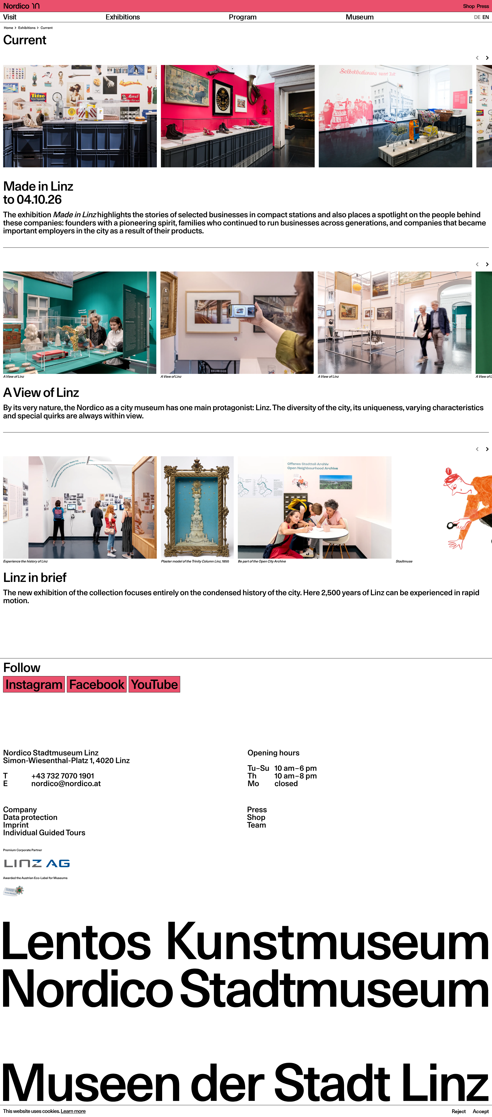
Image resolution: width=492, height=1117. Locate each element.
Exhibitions (123, 17)
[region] (246, 118)
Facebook (96, 684)
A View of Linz (41, 392)
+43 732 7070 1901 (62, 776)
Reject (459, 1111)
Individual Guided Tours (44, 832)
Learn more (73, 1111)
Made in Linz (38, 186)
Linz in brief (34, 577)
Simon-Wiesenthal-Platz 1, (66, 760)
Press (483, 6)
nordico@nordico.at (65, 783)
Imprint (16, 825)
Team (256, 825)
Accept (481, 1111)
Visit (10, 17)
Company (20, 809)
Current (46, 28)
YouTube (154, 684)
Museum (360, 17)
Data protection (30, 817)
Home (8, 28)
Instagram (34, 684)
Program (243, 17)
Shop (469, 6)
